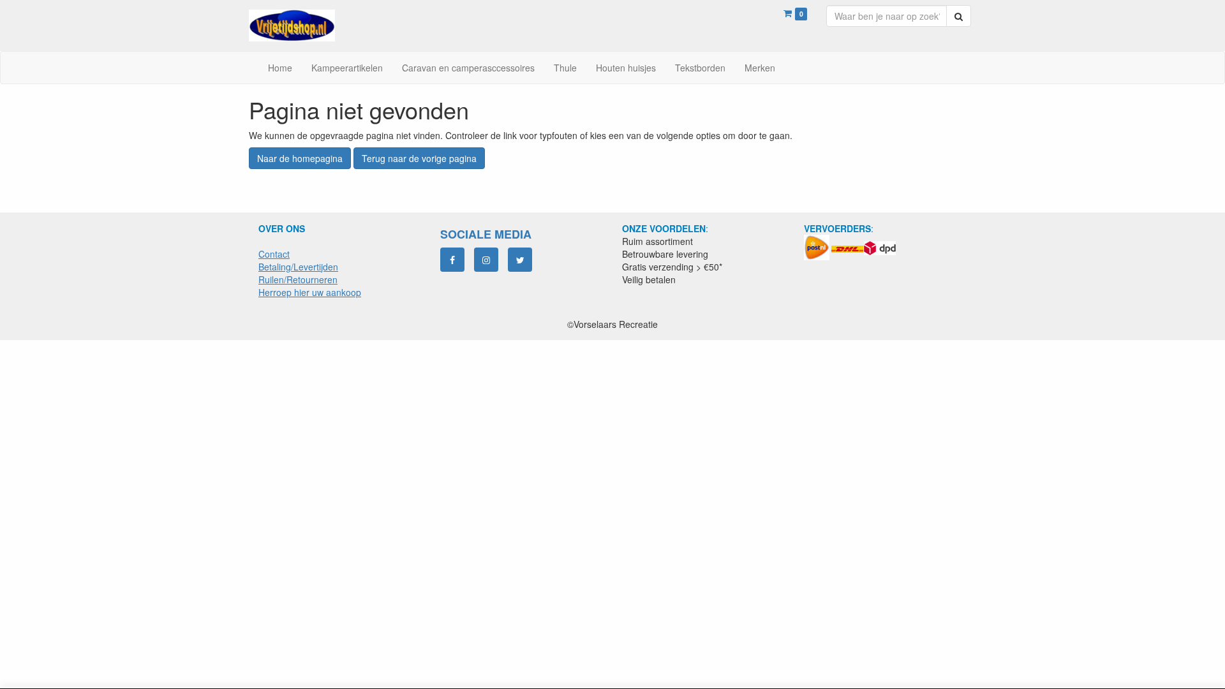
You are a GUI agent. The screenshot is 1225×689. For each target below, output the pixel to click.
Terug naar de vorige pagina (419, 158)
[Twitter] (520, 260)
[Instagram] (486, 260)
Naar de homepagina (300, 158)
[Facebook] (452, 260)
